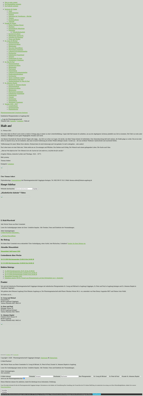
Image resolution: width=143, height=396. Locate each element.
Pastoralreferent (16, 180)
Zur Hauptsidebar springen (13, 4)
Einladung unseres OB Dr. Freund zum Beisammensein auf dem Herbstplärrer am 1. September (34, 278)
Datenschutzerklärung (6, 387)
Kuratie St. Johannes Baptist (131, 376)
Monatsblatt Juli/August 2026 (10, 251)
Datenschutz (53, 358)
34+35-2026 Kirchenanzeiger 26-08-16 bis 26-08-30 (17, 259)
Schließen (4, 392)
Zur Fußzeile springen (11, 6)
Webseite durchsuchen (7, 189)
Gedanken (11, 164)
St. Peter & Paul (114, 376)
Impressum (44, 358)
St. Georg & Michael (100, 376)
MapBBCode (8, 354)
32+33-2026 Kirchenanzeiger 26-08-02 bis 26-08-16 (17, 263)
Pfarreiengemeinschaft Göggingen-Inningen (14, 112)
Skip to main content (11, 2)
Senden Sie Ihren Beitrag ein (76, 243)
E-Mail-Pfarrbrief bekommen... (10, 232)
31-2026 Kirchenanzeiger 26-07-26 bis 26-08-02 (20, 271)
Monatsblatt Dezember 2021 (13, 276)
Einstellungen (97, 394)
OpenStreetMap (15, 354)
